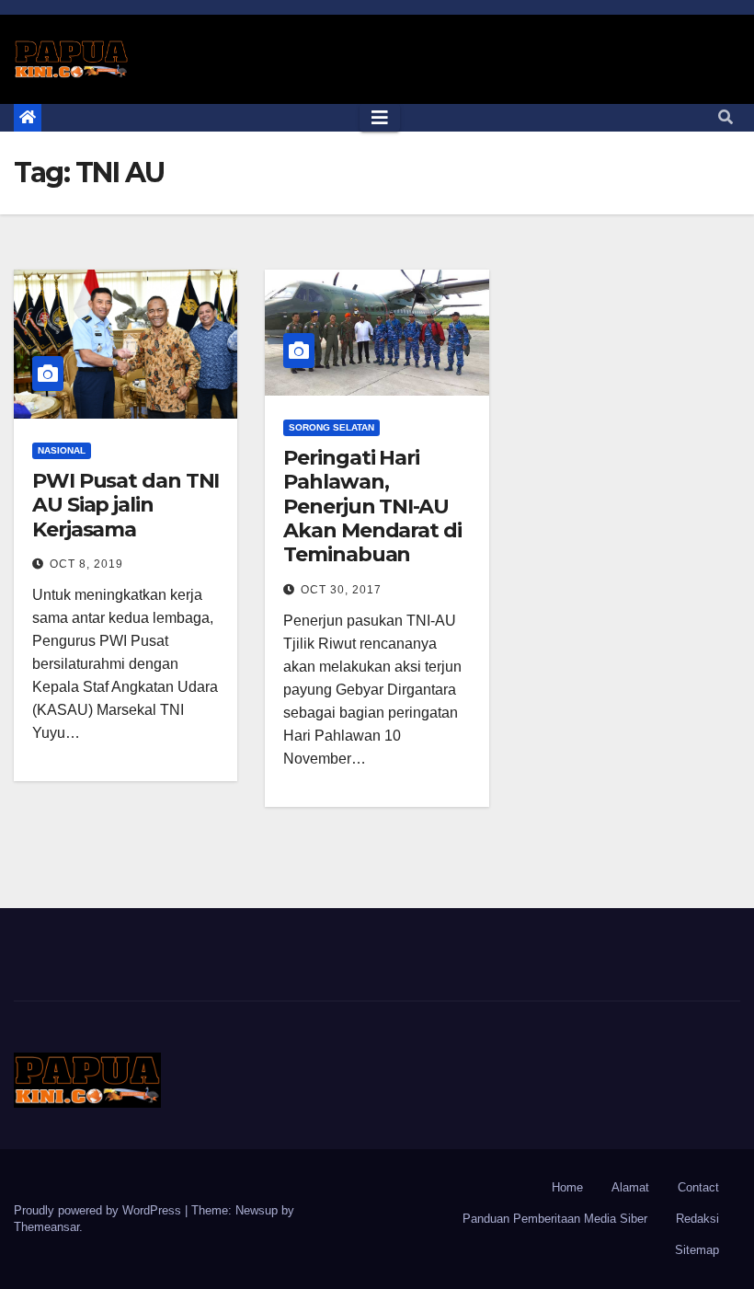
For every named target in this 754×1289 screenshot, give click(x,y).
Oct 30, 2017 (341, 589)
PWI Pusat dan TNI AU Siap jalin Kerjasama (125, 505)
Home (567, 1187)
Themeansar (46, 1227)
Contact (698, 1187)
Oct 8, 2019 (86, 564)
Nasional (62, 450)
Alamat (630, 1187)
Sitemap (697, 1250)
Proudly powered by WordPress (99, 1210)
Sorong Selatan (331, 427)
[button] (725, 117)
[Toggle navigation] (380, 118)
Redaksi (697, 1219)
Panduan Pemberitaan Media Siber (555, 1219)
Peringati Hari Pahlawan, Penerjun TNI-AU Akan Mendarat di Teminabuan (372, 506)
